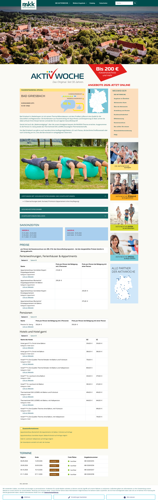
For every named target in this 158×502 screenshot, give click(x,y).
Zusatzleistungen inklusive (33, 216)
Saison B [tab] (33, 260)
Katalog (92, 3)
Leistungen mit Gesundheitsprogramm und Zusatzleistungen (48, 196)
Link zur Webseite (28, 277)
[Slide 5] (70, 187)
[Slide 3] (64, 187)
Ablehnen (27, 497)
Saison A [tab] (24, 260)
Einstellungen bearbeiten (79, 497)
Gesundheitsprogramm (32, 209)
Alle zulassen (131, 497)
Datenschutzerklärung (51, 492)
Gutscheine (103, 3)
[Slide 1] (57, 187)
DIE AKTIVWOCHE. (61, 3)
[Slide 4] (67, 187)
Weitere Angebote (79, 3)
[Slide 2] (60, 187)
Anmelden (53, 461)
